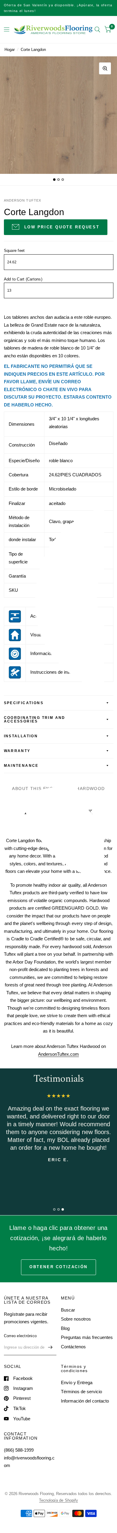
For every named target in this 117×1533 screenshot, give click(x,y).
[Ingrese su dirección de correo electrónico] (50, 1347)
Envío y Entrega (76, 1382)
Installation (21, 736)
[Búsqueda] (97, 29)
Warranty (17, 751)
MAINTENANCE (21, 765)
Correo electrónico (20, 1336)
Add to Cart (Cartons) (23, 279)
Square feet (14, 250)
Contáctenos (73, 1346)
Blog (65, 1328)
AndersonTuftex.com (58, 1054)
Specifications (24, 703)
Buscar (68, 1309)
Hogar (9, 49)
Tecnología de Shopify (58, 1500)
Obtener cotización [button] (58, 1267)
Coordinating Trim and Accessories (34, 719)
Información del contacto (85, 1400)
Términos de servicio (81, 1391)
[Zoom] (105, 68)
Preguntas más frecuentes (87, 1337)
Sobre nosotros (76, 1318)
